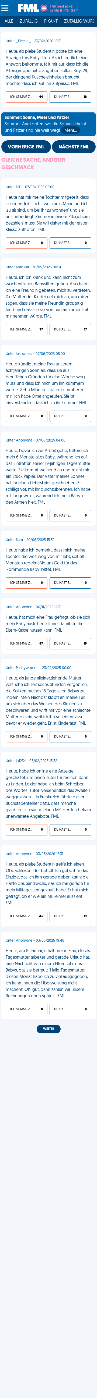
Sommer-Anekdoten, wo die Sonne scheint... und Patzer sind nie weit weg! (47, 124)
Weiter (48, 1029)
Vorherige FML (26, 147)
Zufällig (29, 21)
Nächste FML (73, 147)
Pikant (51, 21)
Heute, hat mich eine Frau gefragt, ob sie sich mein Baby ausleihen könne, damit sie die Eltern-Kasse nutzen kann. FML (48, 624)
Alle (9, 21)
